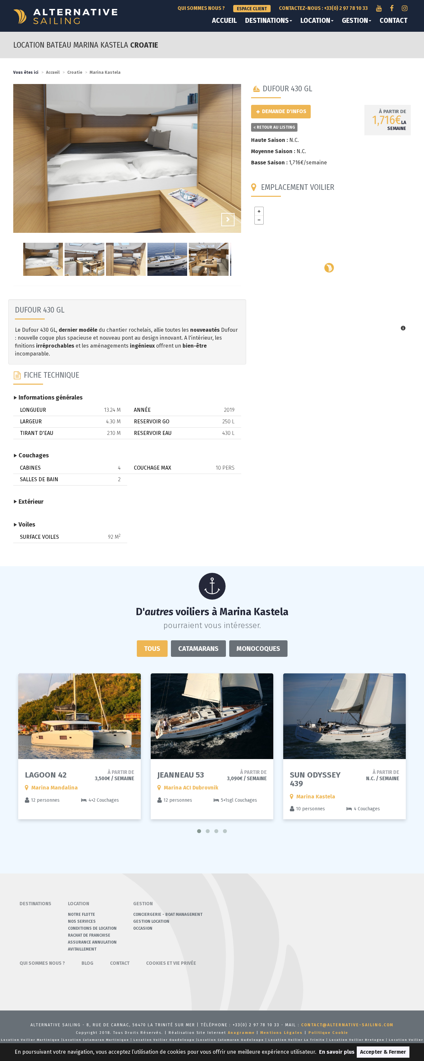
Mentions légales (281, 1033)
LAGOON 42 (46, 775)
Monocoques (258, 649)
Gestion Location (151, 921)
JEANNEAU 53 (180, 775)
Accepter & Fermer (383, 1052)
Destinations (267, 20)
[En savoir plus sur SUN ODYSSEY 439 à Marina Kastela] (344, 716)
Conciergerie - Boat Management (167, 914)
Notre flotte (81, 914)
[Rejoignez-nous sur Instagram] (404, 8)
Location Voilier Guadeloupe (164, 1039)
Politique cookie (328, 1033)
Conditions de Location (92, 928)
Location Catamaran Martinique (96, 1039)
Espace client (252, 9)
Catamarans (198, 649)
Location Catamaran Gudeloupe (231, 1039)
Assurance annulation (92, 942)
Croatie (74, 72)
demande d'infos (283, 111)
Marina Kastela (105, 72)
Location (315, 20)
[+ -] (331, 269)
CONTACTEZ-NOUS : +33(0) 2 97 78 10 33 (323, 8)
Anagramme (241, 1033)
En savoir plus (336, 1052)
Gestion (355, 20)
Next (228, 219)
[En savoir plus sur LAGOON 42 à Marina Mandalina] (79, 716)
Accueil (224, 20)
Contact (393, 20)
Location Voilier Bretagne (357, 1039)
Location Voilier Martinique (30, 1039)
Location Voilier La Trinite (296, 1039)
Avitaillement (82, 949)
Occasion (142, 928)
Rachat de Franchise (89, 935)
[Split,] (329, 267)
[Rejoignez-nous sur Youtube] (379, 8)
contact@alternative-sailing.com (347, 1025)
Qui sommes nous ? (201, 8)
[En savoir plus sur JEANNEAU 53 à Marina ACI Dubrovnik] (212, 716)
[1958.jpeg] (127, 159)
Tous (152, 649)
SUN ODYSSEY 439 (315, 779)
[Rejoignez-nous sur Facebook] (392, 8)
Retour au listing (275, 127)
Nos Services (82, 921)
